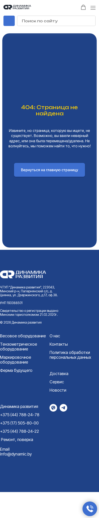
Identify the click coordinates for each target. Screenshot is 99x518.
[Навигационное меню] (93, 7)
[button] (83, 7)
